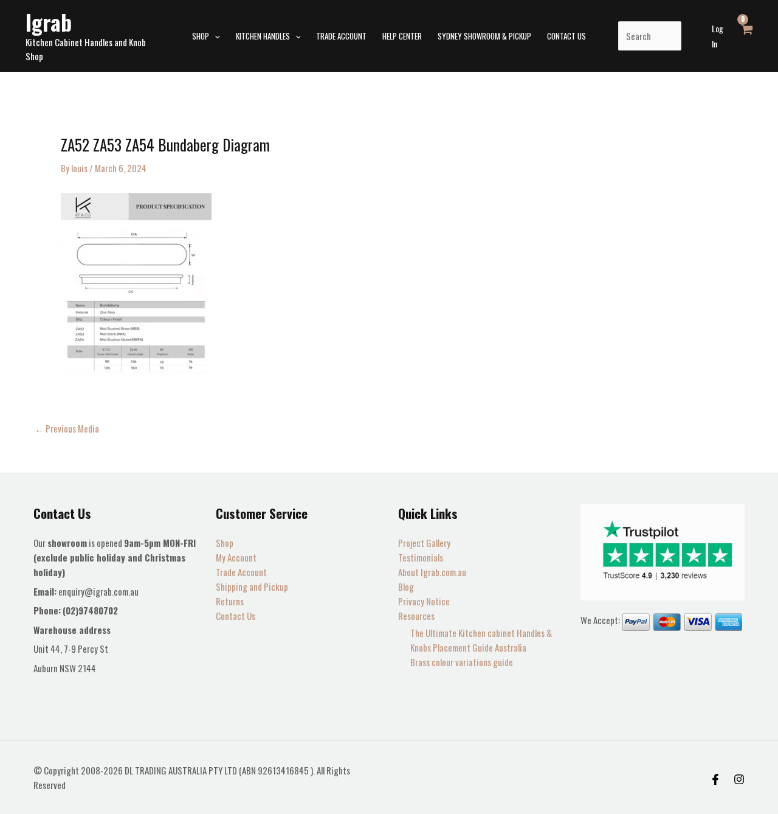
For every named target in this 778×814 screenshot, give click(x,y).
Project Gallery (424, 542)
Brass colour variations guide (461, 662)
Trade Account (241, 572)
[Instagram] (739, 779)
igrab (49, 22)
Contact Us (235, 615)
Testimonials (420, 557)
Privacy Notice (424, 601)
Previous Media (67, 428)
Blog (406, 586)
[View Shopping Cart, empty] (746, 36)
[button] (214, 36)
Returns (230, 601)
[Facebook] (715, 779)
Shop (224, 542)
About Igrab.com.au (432, 572)
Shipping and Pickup (252, 586)
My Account (236, 557)
